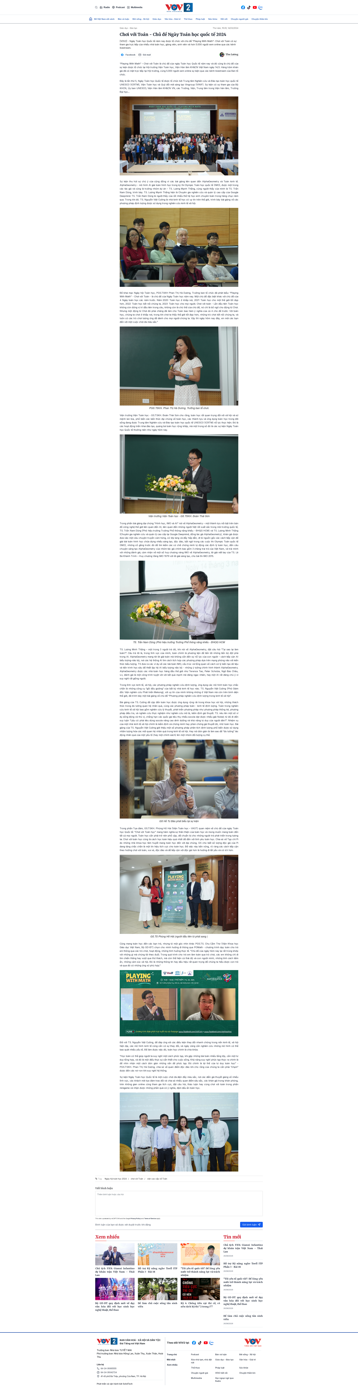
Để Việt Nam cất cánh (104, 19)
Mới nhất (171, 1359)
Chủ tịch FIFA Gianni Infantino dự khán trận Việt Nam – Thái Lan (243, 1248)
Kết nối (224, 19)
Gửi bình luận (249, 1224)
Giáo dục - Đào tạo (128, 28)
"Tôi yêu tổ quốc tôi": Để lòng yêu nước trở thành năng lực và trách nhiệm (243, 1282)
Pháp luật (200, 19)
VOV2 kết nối (221, 1373)
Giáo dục (157, 19)
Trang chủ (172, 1354)
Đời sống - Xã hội (141, 19)
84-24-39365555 (108, 1368)
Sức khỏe (212, 19)
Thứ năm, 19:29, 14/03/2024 (225, 28)
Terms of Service (150, 1218)
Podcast (120, 7)
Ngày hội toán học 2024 (116, 1179)
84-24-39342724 (109, 1372)
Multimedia (136, 7)
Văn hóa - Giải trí (173, 19)
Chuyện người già (239, 19)
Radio (107, 7)
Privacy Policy (136, 1218)
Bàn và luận (123, 19)
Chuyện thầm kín (260, 19)
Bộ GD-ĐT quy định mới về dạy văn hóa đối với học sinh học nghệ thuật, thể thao (243, 1300)
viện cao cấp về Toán (157, 1179)
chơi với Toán (137, 1179)
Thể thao (188, 19)
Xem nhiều (172, 1365)
